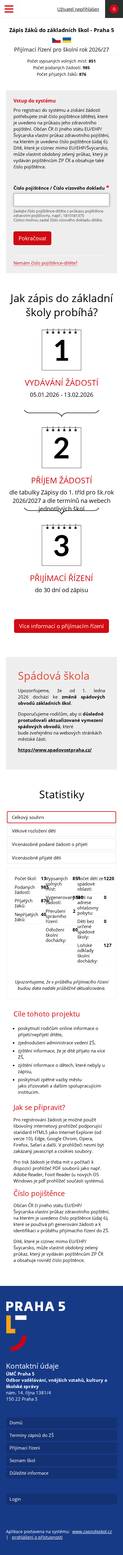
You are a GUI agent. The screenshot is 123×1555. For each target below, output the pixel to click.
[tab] (61, 817)
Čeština (56, 40)
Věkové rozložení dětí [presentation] (34, 831)
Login (15, 1499)
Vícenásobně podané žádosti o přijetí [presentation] (49, 844)
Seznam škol (22, 1460)
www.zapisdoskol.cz (92, 1531)
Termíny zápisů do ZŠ (32, 1435)
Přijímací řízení (25, 1448)
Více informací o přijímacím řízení (61, 626)
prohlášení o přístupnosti (37, 1537)
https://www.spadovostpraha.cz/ (55, 750)
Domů (16, 1423)
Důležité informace (29, 1473)
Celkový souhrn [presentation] (28, 817)
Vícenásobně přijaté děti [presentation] (36, 858)
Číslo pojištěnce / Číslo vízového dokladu (61, 187)
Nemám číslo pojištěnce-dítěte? (45, 263)
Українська (67, 40)
